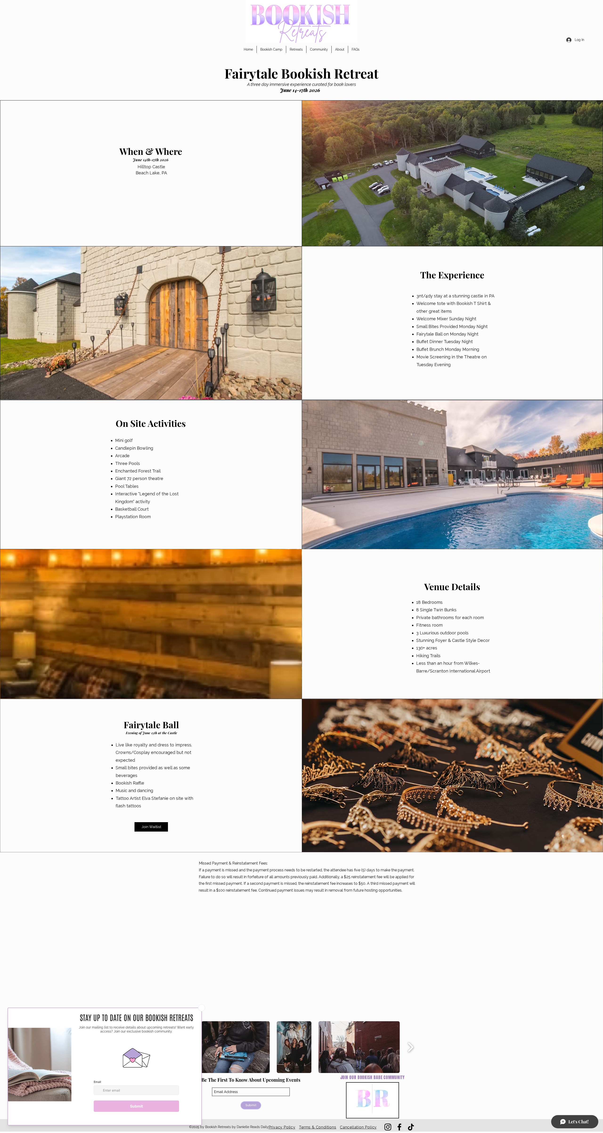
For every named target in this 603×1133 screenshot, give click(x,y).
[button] (271, 49)
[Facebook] (399, 1127)
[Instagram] (387, 1127)
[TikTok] (411, 1127)
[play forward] (410, 1047)
